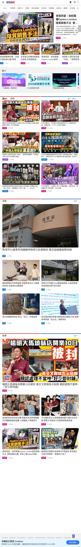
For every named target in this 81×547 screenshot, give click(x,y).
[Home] (10, 2)
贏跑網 (65, 8)
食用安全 (44, 63)
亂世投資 (44, 8)
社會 (4, 289)
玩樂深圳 (58, 8)
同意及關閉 (72, 542)
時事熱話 (44, 159)
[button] (79, 28)
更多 (75, 201)
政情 (43, 323)
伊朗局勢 (12, 8)
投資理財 (23, 63)
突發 (63, 63)
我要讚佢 (51, 8)
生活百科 (58, 38)
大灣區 (2, 63)
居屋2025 (20, 8)
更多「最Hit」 (72, 99)
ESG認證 (72, 8)
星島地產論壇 (35, 8)
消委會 (27, 8)
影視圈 (5, 128)
